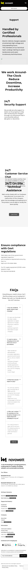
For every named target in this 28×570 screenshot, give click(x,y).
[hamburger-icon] (25, 3)
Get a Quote (14, 8)
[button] (14, 309)
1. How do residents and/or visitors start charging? (12, 309)
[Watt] (7, 3)
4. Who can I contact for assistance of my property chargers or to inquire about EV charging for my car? (13, 415)
